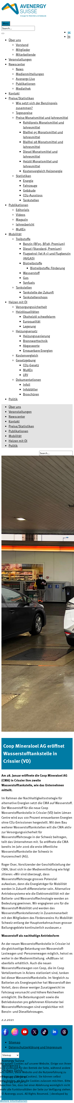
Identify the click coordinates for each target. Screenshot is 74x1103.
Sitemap (14, 1042)
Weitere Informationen (13, 1101)
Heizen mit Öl (18, 440)
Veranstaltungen (20, 411)
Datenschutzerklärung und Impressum (35, 1047)
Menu (6, 23)
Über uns (15, 406)
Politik (13, 445)
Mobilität (15, 435)
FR (69, 37)
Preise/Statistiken (21, 426)
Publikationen (18, 430)
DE (69, 32)
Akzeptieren (7, 1096)
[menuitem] (15, 39)
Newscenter (17, 416)
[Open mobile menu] (2, 33)
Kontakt (14, 421)
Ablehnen (21, 1096)
